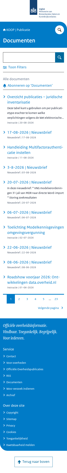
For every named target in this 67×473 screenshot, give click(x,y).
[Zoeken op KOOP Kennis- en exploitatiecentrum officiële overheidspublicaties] (59, 29)
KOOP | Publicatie (18, 30)
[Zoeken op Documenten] (59, 57)
